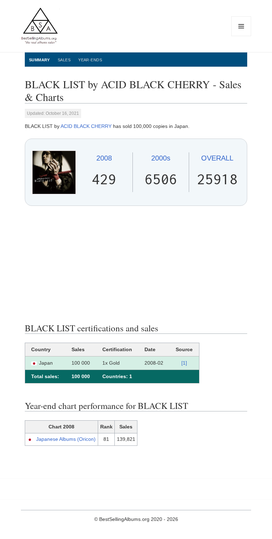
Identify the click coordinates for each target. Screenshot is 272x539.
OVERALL (217, 158)
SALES (64, 60)
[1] (184, 363)
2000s (160, 158)
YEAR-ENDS (90, 60)
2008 (104, 158)
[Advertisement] (136, 264)
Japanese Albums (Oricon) (66, 439)
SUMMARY (39, 60)
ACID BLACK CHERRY (86, 126)
